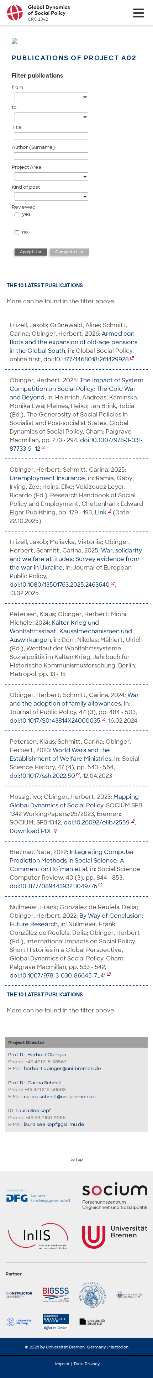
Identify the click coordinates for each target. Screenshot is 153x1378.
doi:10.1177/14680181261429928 (86, 359)
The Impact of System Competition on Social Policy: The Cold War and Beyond (76, 389)
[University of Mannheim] (132, 1295)
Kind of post (26, 187)
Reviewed (24, 207)
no (25, 232)
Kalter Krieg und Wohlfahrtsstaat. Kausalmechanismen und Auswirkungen (71, 631)
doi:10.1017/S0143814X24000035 (55, 720)
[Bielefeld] (95, 1322)
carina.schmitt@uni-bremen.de (60, 1097)
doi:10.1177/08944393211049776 (53, 886)
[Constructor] (21, 1295)
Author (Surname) (33, 147)
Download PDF (31, 831)
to (14, 107)
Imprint (62, 1363)
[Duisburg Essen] (58, 1322)
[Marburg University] (21, 1322)
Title (17, 127)
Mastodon (118, 1347)
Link (100, 512)
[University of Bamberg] (95, 1295)
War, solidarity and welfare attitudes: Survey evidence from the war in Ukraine (76, 559)
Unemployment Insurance (47, 478)
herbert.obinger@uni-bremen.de (62, 1068)
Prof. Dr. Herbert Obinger (37, 1055)
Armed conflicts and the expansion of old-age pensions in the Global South (73, 342)
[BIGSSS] (58, 1295)
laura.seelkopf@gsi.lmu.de (54, 1124)
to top (76, 1159)
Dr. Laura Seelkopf (29, 1110)
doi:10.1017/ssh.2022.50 (42, 776)
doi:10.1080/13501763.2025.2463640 (60, 584)
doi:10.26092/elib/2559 (97, 822)
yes (26, 214)
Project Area (26, 167)
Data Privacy (87, 1363)
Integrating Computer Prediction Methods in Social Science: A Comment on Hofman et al (72, 860)
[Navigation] (138, 12)
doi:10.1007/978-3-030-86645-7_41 (58, 975)
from (17, 87)
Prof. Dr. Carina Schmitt (35, 1083)
